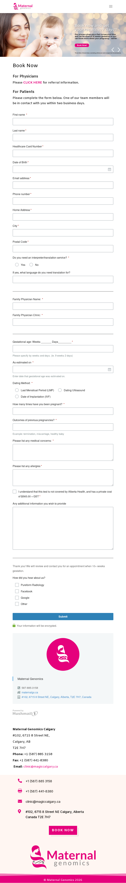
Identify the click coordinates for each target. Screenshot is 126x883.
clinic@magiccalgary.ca (40, 767)
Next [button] (119, 50)
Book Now (63, 830)
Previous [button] (113, 50)
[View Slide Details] (63, 35)
